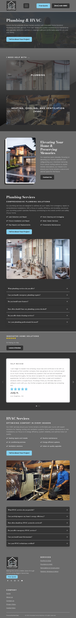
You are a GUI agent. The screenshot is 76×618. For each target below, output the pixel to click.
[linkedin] (18, 580)
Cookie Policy (11, 608)
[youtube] (22, 580)
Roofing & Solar (45, 561)
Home (8, 593)
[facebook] (7, 580)
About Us (9, 597)
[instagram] (14, 580)
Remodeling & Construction (49, 568)
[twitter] (11, 580)
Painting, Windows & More (49, 571)
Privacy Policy (11, 604)
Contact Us (10, 601)
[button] (73, 382)
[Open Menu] (26, 5)
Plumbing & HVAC (46, 564)
